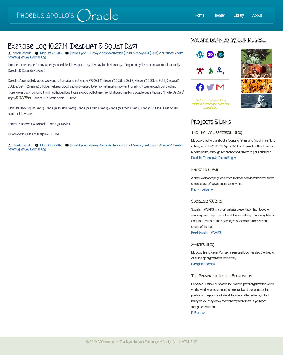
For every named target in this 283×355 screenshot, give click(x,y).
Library (239, 15)
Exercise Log (38, 57)
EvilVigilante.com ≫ (203, 264)
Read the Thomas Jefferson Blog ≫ (214, 158)
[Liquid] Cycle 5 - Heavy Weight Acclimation (96, 53)
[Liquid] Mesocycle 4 (136, 53)
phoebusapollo (22, 53)
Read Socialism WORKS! (206, 232)
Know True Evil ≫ (202, 189)
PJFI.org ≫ (198, 313)
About (257, 15)
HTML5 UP (189, 342)
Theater (219, 15)
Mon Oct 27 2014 (51, 53)
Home (199, 15)
